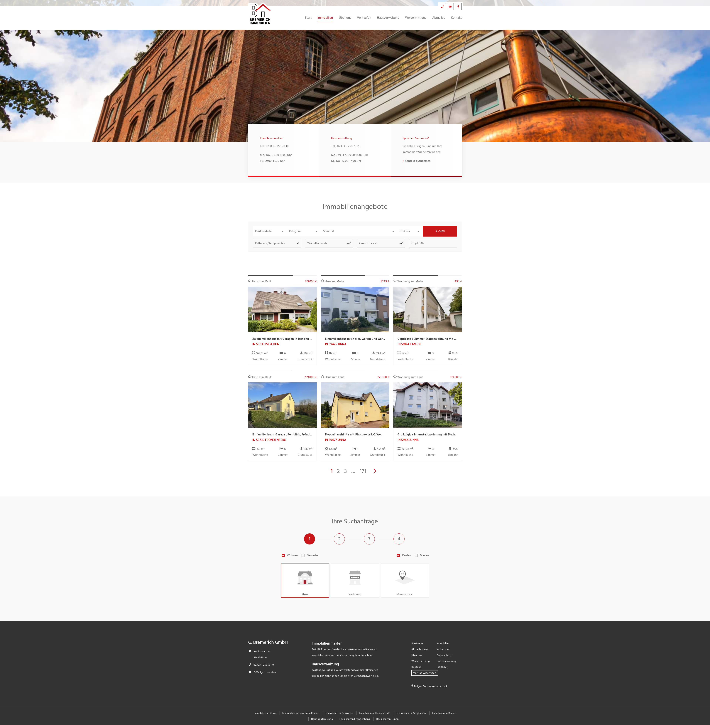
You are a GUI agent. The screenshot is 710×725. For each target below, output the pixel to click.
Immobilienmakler (327, 643)
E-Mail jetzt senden (264, 672)
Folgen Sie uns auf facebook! (431, 686)
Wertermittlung (415, 17)
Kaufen (406, 555)
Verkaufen (364, 17)
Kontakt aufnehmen (418, 161)
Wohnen (292, 555)
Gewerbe (312, 555)
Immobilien (325, 17)
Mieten (424, 555)
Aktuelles (438, 17)
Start (308, 17)
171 (363, 471)
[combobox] (359, 231)
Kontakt (456, 17)
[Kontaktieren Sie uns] (442, 6)
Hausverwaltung (388, 17)
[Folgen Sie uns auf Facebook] (458, 6)
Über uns (345, 17)
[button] (270, 231)
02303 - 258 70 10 (263, 665)
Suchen (440, 231)
